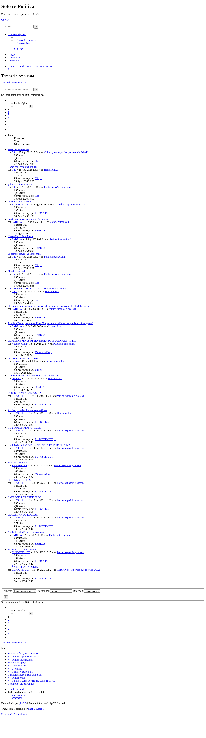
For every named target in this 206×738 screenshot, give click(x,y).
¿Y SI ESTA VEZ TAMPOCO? (24, 393)
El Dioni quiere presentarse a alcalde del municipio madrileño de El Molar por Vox (50, 306)
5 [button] (8, 121)
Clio (14, 152)
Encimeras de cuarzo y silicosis (23, 358)
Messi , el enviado (17, 271)
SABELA (17, 221)
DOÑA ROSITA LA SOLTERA (25, 566)
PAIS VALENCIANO (19, 201)
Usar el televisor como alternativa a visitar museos (33, 375)
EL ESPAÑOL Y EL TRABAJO (25, 549)
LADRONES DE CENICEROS (24, 497)
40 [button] (9, 126)
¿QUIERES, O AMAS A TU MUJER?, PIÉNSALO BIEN (38, 288)
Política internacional (60, 239)
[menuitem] (25, 40)
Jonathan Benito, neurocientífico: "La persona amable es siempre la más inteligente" (50, 323)
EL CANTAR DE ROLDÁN (23, 514)
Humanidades (51, 169)
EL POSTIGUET (21, 204)
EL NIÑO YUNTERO (19, 480)
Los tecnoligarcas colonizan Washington (28, 219)
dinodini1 (16, 378)
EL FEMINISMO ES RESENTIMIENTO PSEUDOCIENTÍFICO (42, 340)
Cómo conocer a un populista (22, 166)
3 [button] (8, 115)
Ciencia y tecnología (60, 221)
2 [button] (8, 112)
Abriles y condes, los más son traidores (27, 410)
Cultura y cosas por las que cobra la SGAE (66, 152)
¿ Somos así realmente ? (20, 184)
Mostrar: (8, 590)
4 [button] (8, 118)
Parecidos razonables (18, 149)
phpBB (22, 703)
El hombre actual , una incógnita (24, 253)
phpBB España (36, 708)
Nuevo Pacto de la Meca (20, 236)
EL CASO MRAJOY (19, 462)
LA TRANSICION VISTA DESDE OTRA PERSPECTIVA (39, 445)
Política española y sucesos (57, 187)
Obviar (4, 19)
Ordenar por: (43, 590)
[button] (9, 100)
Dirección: (78, 590)
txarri (14, 291)
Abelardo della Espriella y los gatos (26, 532)
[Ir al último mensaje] (41, 161)
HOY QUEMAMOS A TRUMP (24, 427)
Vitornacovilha (19, 343)
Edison (15, 361)
